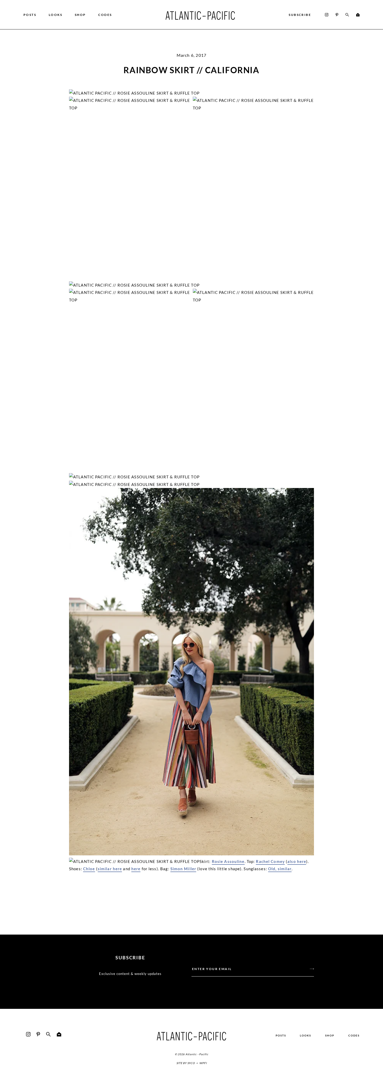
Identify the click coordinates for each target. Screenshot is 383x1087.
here (136, 868)
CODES (105, 15)
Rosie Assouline (228, 861)
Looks (55, 15)
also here (296, 861)
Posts (29, 15)
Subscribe (300, 15)
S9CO (191, 1063)
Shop (80, 15)
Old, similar (280, 868)
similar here (110, 868)
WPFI (203, 1063)
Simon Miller (183, 868)
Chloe (89, 868)
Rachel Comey (270, 861)
